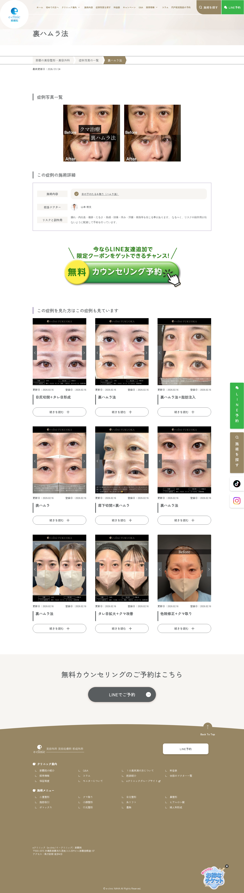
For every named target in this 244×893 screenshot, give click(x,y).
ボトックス (45, 807)
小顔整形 (88, 802)
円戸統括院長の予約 (181, 7)
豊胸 (128, 807)
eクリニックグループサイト (142, 781)
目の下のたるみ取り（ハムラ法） (100, 194)
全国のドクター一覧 (181, 775)
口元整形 (88, 807)
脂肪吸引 (44, 802)
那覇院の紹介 (46, 770)
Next (84, 353)
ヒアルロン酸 (177, 802)
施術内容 (88, 7)
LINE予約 (237, 408)
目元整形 (131, 797)
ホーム (40, 7)
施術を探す (237, 455)
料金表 (117, 7)
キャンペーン (129, 7)
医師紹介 (131, 775)
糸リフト (131, 802)
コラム (165, 7)
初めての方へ (52, 7)
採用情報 (150, 7)
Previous (35, 353)
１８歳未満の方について (140, 770)
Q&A (141, 7)
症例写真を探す (103, 7)
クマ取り (88, 797)
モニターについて (93, 781)
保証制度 (44, 781)
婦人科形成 (176, 807)
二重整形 (44, 797)
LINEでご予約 (122, 694)
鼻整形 (173, 797)
